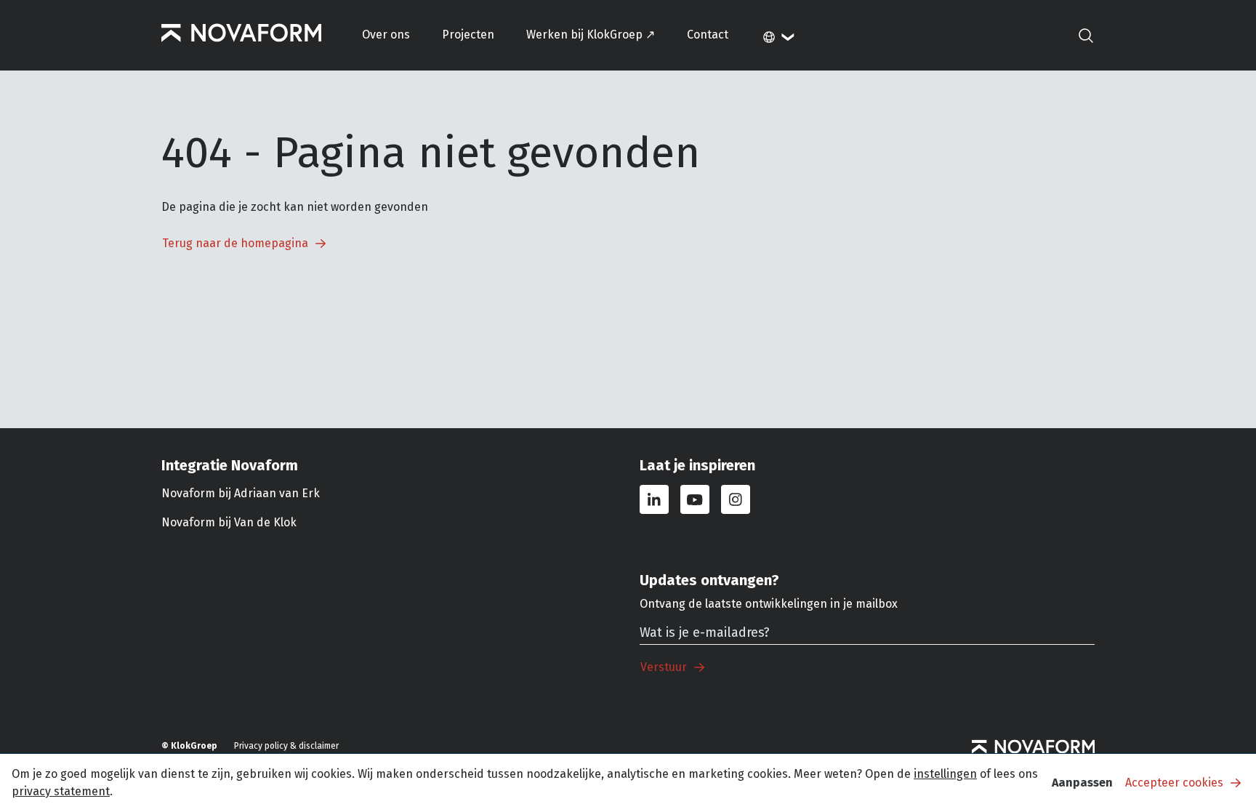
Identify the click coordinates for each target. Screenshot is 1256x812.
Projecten (468, 34)
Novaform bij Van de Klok (229, 522)
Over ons (386, 34)
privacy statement (61, 791)
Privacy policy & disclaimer (286, 746)
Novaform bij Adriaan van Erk (240, 493)
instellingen (945, 774)
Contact (707, 34)
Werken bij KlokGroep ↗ (590, 34)
